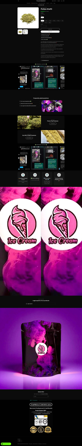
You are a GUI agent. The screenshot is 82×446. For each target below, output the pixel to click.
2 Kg (42, 22)
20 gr (42, 20)
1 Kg (62, 20)
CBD (42, 17)
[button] (18, 1)
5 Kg (46, 22)
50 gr (46, 20)
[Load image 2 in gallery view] (25, 31)
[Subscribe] (48, 396)
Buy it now (50, 31)
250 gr (54, 20)
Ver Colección (53, 123)
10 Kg (49, 22)
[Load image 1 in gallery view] (20, 31)
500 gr (58, 20)
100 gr (50, 20)
